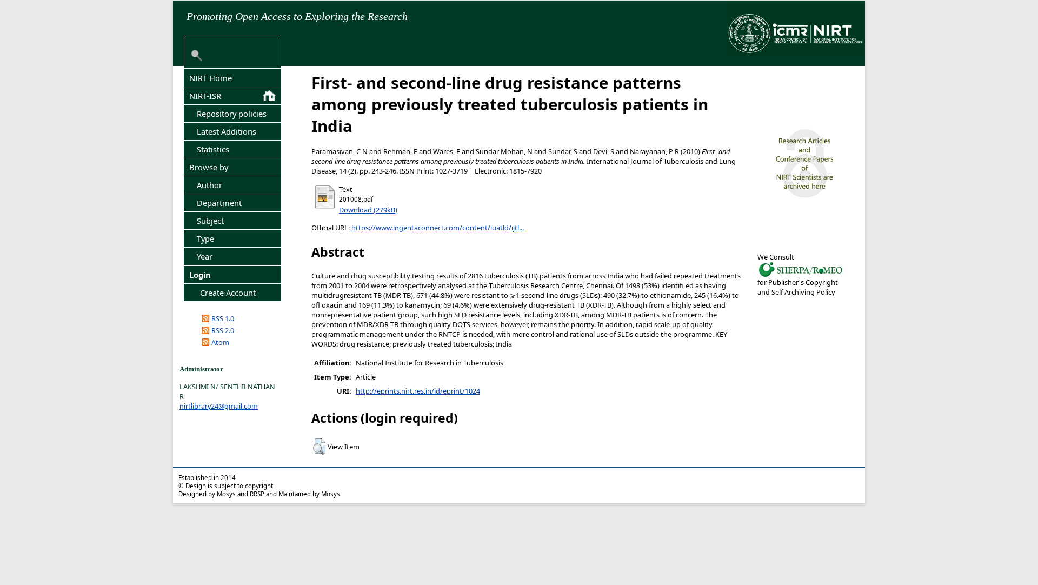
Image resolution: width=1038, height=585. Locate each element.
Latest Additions (226, 131)
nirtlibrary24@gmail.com (218, 406)
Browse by (208, 167)
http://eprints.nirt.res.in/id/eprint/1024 (418, 391)
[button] (319, 446)
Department (219, 202)
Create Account (228, 292)
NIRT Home (210, 77)
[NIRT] (800, 276)
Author (209, 185)
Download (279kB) (368, 210)
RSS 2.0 (222, 330)
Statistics (213, 149)
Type (205, 238)
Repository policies (232, 113)
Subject (210, 220)
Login (200, 274)
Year (204, 256)
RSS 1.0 (222, 318)
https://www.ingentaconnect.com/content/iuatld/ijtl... (437, 227)
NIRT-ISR (205, 95)
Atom (220, 342)
